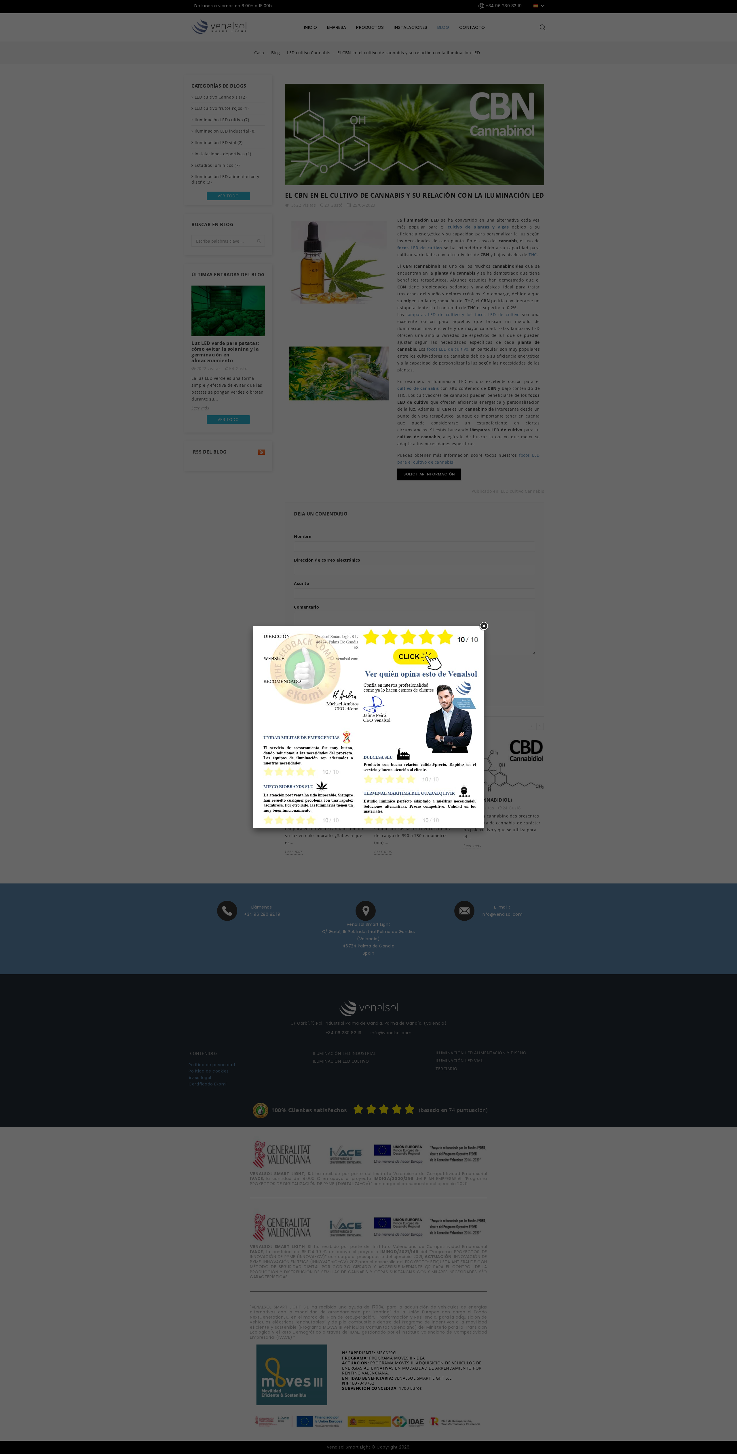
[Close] (483, 626)
